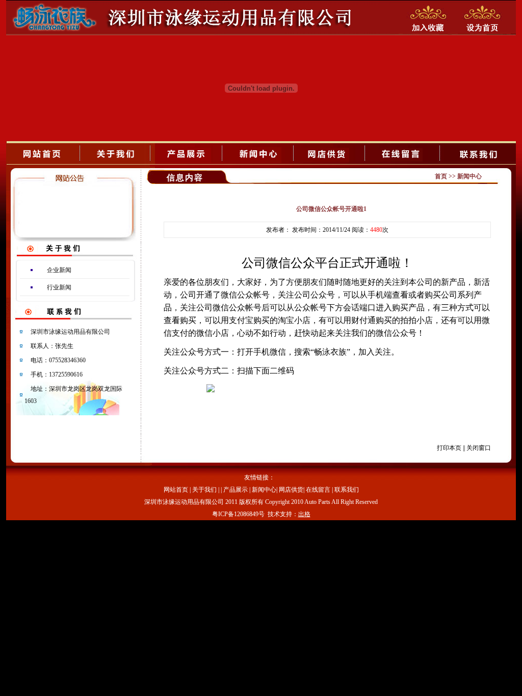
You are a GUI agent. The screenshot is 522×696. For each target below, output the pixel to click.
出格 (304, 514)
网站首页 (176, 489)
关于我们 (204, 489)
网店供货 (291, 489)
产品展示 (235, 489)
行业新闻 (59, 287)
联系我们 (346, 489)
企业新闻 (59, 270)
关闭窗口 (478, 447)
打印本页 (449, 447)
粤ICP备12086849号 (238, 514)
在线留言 (318, 489)
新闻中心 (264, 489)
